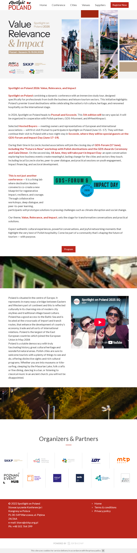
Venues (86, 5)
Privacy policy (102, 510)
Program (68, 249)
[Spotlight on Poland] (20, 5)
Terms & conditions (105, 507)
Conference (58, 5)
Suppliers (100, 5)
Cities (73, 5)
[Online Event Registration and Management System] (68, 543)
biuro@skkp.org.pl (27, 522)
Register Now (119, 5)
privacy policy (95, 550)
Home (43, 5)
